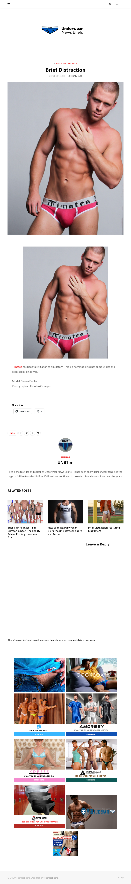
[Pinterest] (32, 433)
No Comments (75, 76)
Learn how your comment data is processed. (73, 640)
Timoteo (17, 366)
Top (121, 877)
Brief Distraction (66, 63)
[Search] (110, 4)
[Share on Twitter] (26, 433)
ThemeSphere (51, 877)
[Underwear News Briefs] (65, 30)
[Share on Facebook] (20, 433)
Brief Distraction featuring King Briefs (104, 529)
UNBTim (65, 462)
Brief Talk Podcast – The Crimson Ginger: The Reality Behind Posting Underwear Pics (24, 532)
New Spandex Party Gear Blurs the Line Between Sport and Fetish (65, 531)
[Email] (38, 433)
